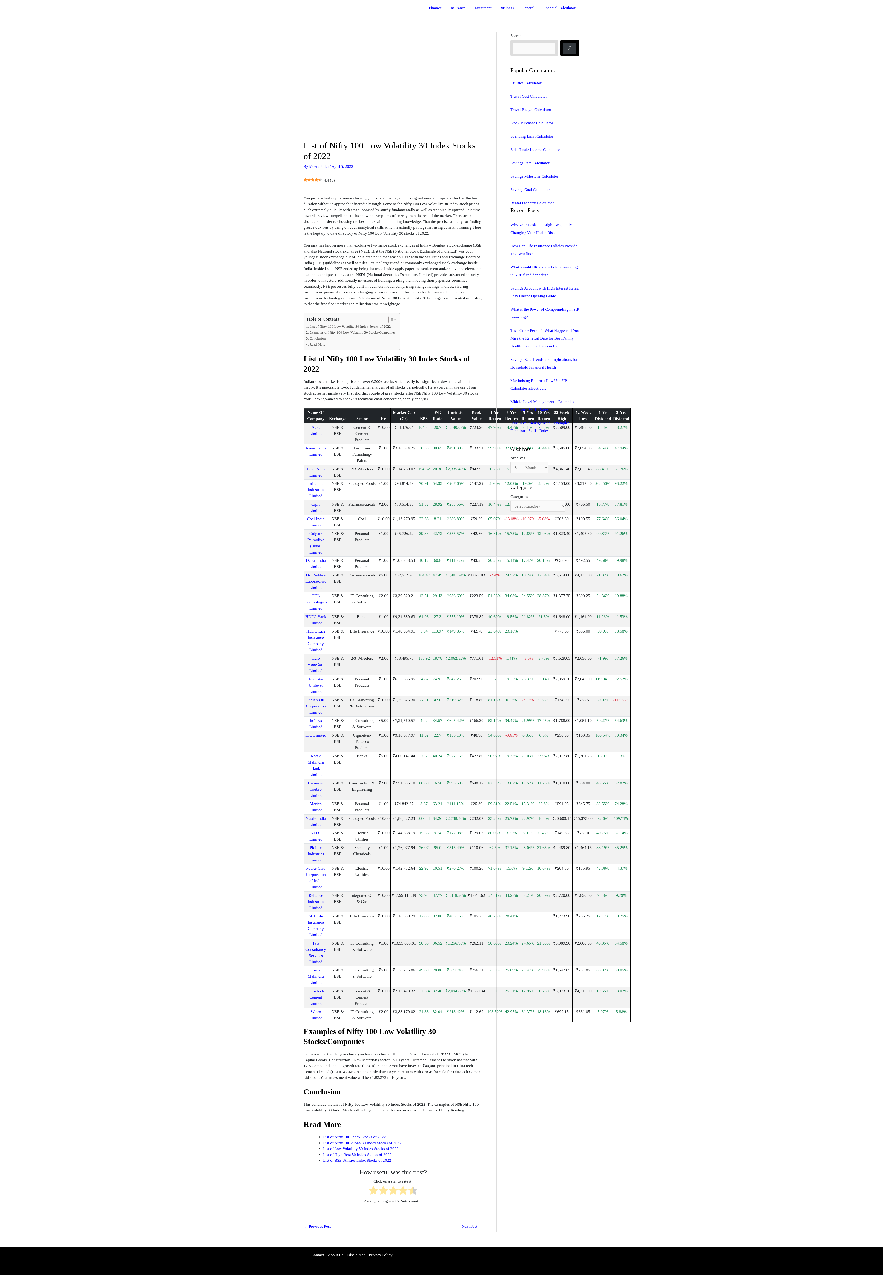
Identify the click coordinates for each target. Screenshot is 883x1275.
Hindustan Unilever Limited (315, 685)
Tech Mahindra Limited (316, 976)
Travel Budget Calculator (530, 110)
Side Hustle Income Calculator (535, 150)
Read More (317, 344)
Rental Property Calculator (532, 203)
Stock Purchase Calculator (531, 123)
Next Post (472, 1226)
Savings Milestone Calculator (534, 176)
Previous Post (317, 1226)
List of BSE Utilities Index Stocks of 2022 (357, 1160)
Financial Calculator (559, 8)
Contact (317, 1255)
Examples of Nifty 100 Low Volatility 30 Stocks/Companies (352, 332)
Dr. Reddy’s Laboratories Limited (315, 581)
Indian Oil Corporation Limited (316, 706)
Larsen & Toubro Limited (316, 789)
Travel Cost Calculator (528, 96)
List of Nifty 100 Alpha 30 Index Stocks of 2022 (362, 1143)
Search (516, 36)
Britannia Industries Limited (316, 489)
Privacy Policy (381, 1255)
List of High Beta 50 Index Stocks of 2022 (357, 1155)
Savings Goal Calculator (530, 189)
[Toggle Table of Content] (390, 320)
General (528, 8)
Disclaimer (356, 1255)
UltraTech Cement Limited (315, 997)
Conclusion (318, 338)
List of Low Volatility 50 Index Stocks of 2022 (360, 1149)
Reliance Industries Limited (316, 901)
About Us (335, 1255)
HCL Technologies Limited (316, 602)
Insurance (458, 8)
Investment (482, 8)
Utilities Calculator (526, 83)
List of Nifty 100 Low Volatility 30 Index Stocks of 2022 (350, 326)
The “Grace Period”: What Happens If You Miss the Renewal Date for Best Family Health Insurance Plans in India (544, 338)
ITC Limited (315, 735)
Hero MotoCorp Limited (315, 664)
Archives (517, 458)
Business (506, 8)
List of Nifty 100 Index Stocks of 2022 (354, 1137)
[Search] (569, 48)
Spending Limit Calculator (531, 136)
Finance (435, 8)
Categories (519, 496)
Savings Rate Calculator (530, 163)
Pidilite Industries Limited (316, 853)
